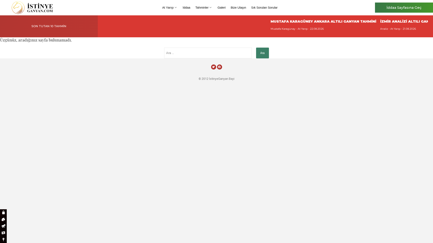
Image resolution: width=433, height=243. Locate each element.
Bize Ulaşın (238, 7)
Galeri (222, 7)
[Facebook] (219, 67)
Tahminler (202, 7)
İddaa (186, 7)
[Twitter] (213, 67)
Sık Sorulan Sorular (264, 7)
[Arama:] (208, 53)
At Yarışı (168, 7)
